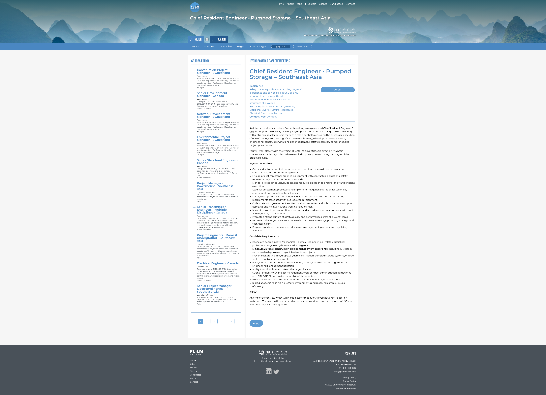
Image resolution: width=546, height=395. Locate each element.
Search (222, 39)
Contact (350, 4)
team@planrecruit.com (344, 372)
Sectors (312, 4)
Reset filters (303, 47)
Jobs (299, 4)
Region (241, 46)
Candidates (336, 4)
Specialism (210, 46)
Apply (337, 90)
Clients (323, 4)
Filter (198, 39)
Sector (195, 46)
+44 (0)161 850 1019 (347, 368)
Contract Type (258, 46)
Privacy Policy (349, 378)
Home (280, 4)
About (290, 4)
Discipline (226, 46)
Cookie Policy (349, 381)
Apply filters (281, 47)
